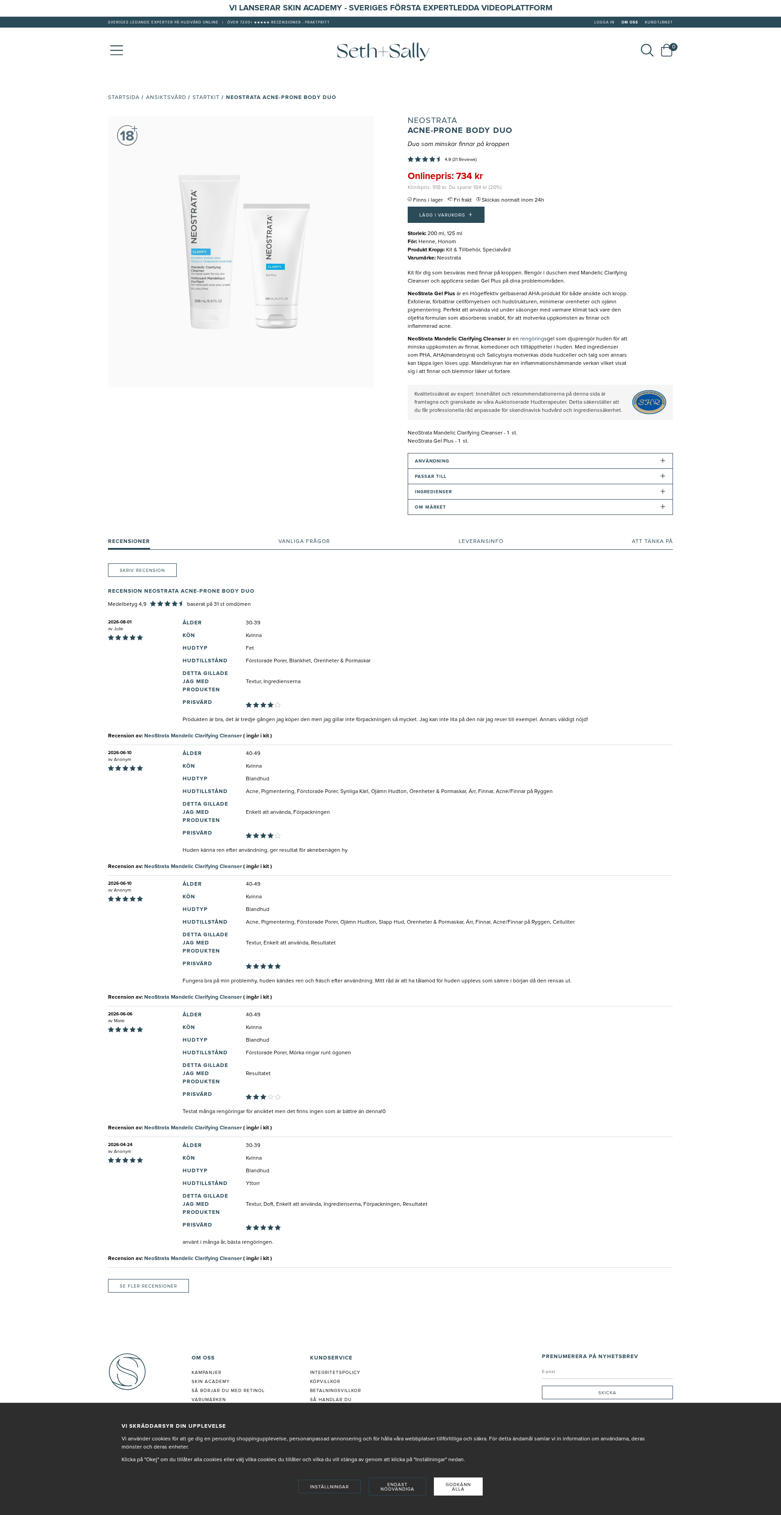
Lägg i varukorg (446, 214)
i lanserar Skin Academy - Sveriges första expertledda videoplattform (393, 8)
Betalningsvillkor (335, 1390)
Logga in (604, 22)
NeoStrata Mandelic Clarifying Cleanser (193, 736)
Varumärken (209, 1399)
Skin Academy (211, 1381)
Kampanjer (206, 1372)
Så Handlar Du (331, 1399)
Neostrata (432, 121)
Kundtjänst (659, 22)
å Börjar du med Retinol (230, 1390)
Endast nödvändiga (397, 1486)
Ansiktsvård (166, 97)
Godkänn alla (458, 1486)
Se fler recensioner (148, 1286)
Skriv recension (142, 570)
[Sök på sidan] (647, 50)
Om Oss (629, 22)
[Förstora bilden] (241, 251)
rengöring (532, 339)
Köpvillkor (325, 1381)
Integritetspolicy (335, 1372)
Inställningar (329, 1487)
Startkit (206, 97)
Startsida (124, 97)
